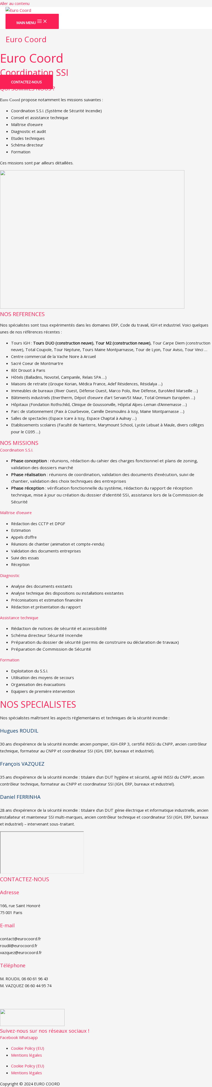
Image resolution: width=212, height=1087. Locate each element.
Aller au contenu (15, 3)
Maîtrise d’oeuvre (16, 512)
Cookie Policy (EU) (27, 1048)
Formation (9, 660)
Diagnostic (10, 575)
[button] (106, 450)
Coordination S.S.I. (16, 450)
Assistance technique (19, 617)
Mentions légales (26, 1055)
